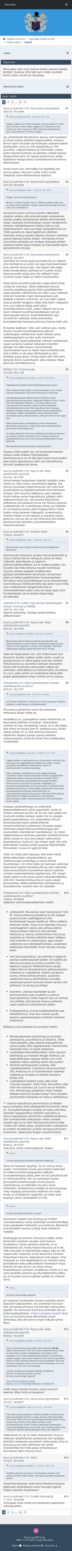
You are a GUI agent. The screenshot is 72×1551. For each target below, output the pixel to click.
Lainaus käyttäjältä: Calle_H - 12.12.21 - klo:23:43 (30, 1407)
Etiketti (7, 369)
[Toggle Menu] (66, 4)
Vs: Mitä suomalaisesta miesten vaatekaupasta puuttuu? (31, 684)
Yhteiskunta (10, 683)
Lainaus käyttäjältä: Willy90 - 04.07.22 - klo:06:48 (30, 633)
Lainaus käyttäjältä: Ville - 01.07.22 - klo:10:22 (29, 694)
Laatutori (8, 603)
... (16, 102)
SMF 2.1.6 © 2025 (25, 1540)
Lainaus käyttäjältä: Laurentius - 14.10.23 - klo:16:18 (32, 377)
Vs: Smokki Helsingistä (39, 1496)
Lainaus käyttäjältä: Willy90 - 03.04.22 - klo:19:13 (30, 1340)
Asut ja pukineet (13, 108)
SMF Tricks (39, 1537)
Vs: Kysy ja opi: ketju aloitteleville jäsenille (27, 472)
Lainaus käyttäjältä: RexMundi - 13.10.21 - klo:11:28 (31, 1465)
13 (20, 102)
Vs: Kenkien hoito (36, 531)
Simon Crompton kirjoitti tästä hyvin (35, 1314)
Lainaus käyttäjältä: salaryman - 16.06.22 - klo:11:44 (32, 753)
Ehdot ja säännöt (32, 1545)
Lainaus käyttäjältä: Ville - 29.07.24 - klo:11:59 (29, 116)
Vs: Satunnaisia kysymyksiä (42, 108)
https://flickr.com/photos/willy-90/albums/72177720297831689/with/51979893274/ (30, 1382)
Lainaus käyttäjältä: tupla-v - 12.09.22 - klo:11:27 (30, 539)
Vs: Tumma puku (24, 369)
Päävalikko (10, 4)
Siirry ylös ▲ (51, 1545)
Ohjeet (15, 1545)
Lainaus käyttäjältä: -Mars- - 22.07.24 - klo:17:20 (30, 190)
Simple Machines (44, 1540)
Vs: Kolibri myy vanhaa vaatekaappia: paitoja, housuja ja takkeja (33, 604)
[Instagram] (35, 1530)
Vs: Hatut (31, 1457)
